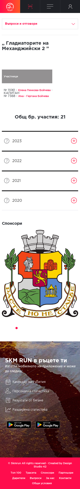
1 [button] (6, 328)
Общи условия (42, 483)
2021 (16, 180)
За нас (50, 478)
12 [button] (63, 328)
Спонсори (47, 472)
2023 (17, 141)
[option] (40, 274)
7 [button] (37, 328)
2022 (17, 161)
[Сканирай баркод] (30, 6)
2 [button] (11, 328)
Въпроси (35, 478)
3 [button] (16, 328)
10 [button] (53, 328)
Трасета (31, 472)
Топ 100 (16, 472)
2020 (17, 200)
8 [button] (42, 328)
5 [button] (27, 328)
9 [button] (48, 328)
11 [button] (58, 328)
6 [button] (32, 328)
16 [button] (42, 333)
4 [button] (22, 328)
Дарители (18, 478)
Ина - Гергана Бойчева (33, 96)
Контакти (65, 478)
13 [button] (69, 328)
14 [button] (74, 328)
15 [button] (37, 333)
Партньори (66, 472)
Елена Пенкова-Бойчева (34, 90)
